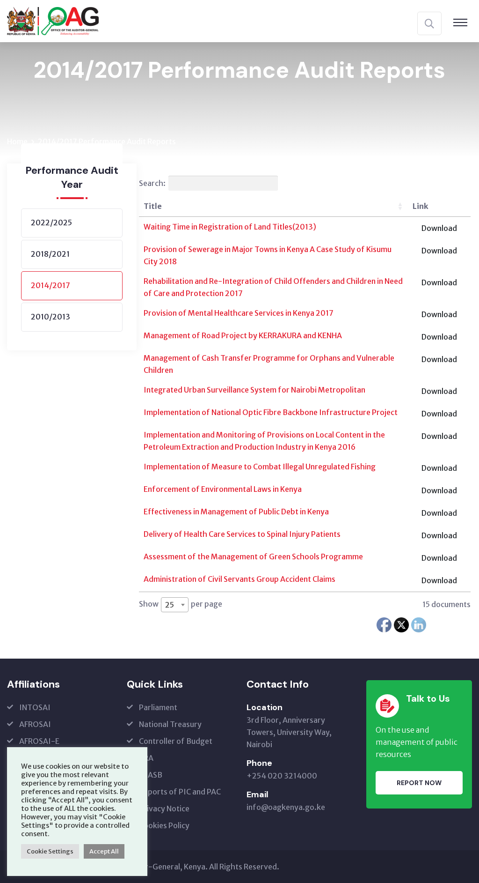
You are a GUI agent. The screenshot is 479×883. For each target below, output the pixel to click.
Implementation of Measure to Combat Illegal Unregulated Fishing (260, 466)
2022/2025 (51, 222)
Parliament (158, 707)
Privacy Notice (164, 808)
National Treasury (170, 724)
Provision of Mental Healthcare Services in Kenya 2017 (239, 313)
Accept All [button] (104, 851)
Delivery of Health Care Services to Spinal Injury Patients (242, 534)
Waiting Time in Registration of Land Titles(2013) (230, 226)
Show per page (180, 604)
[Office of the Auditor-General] (53, 20)
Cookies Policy (164, 825)
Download (439, 228)
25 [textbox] (169, 604)
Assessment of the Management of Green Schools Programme (253, 556)
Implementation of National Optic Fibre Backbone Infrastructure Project (271, 412)
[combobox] (175, 604)
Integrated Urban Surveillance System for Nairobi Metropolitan (254, 389)
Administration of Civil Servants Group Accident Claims (239, 579)
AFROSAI (35, 724)
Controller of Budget (175, 741)
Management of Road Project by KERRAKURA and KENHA (243, 335)
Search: (152, 183)
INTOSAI (35, 707)
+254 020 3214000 (282, 775)
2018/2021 (50, 254)
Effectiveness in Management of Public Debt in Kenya (236, 511)
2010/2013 (50, 316)
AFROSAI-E (39, 741)
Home (17, 141)
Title (153, 206)
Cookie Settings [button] (50, 851)
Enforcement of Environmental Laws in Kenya (223, 489)
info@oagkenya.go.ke (286, 807)
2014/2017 (50, 285)
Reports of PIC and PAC (180, 791)
